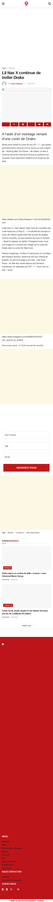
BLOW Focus (8, 865)
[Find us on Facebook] (2, 889)
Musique (12, 68)
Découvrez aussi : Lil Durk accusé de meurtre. (23, 345)
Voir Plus (26, 625)
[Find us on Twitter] (11, 889)
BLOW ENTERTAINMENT (26, 901)
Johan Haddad (16, 84)
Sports (5, 851)
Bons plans (7, 868)
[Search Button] (49, 4)
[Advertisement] (26, 36)
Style (4, 845)
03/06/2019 (31, 84)
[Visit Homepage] (26, 3)
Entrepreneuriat (9, 861)
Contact (5, 877)
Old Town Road (33, 533)
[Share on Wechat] (31, 124)
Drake (10, 533)
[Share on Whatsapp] (23, 124)
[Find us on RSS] (18, 889)
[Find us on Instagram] (7, 889)
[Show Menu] (3, 4)
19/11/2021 (14, 617)
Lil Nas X (20, 533)
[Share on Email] (39, 124)
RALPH (7, 579)
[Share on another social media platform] (47, 124)
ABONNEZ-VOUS (26, 467)
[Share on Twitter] (15, 124)
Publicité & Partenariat (11, 880)
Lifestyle (8, 605)
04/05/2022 (14, 579)
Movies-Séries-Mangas (12, 848)
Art (3, 858)
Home (4, 68)
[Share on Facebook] (6, 124)
